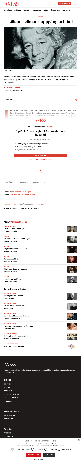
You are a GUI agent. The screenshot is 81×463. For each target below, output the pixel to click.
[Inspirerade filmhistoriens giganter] (40, 239)
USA (44, 182)
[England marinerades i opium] (40, 249)
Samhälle (8, 10)
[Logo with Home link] (11, 4)
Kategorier (8, 401)
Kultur (26, 10)
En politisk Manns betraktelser (23, 194)
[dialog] (40, 450)
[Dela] (76, 100)
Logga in (49, 126)
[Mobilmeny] (75, 4)
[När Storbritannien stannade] (40, 270)
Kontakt (7, 387)
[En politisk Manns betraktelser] (40, 316)
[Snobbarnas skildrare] (40, 279)
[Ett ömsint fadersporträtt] (40, 306)
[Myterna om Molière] (40, 259)
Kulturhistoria (24, 182)
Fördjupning (55, 10)
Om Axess (8, 384)
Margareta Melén (12, 88)
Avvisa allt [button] (49, 455)
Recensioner (36, 10)
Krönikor (17, 10)
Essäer (45, 10)
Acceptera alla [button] (33, 455)
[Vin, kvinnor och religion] (40, 346)
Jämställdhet (10, 182)
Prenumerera (64, 4)
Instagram (8, 436)
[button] (41, 459)
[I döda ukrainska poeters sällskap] (40, 337)
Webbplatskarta (11, 397)
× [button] (79, 440)
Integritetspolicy (11, 394)
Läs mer (61, 446)
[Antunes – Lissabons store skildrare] (40, 327)
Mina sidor (8, 419)
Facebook (8, 433)
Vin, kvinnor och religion (21, 192)
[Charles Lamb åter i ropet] (40, 229)
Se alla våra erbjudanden (40, 160)
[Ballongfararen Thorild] (40, 296)
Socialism (36, 182)
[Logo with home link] (40, 364)
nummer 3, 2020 (40, 204)
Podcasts (66, 10)
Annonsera (8, 391)
